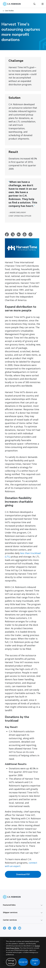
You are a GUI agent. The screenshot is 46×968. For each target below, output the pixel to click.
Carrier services (10, 920)
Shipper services (10, 912)
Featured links (9, 905)
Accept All (23, 962)
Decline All (35, 962)
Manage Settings (11, 962)
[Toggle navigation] (42, 4)
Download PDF (23, 874)
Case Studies (9, 11)
